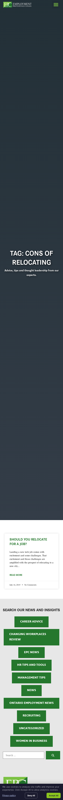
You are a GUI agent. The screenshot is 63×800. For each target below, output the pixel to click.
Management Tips (31, 677)
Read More (16, 574)
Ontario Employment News (31, 703)
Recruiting (31, 715)
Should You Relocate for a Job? (28, 541)
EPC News (31, 652)
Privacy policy (9, 795)
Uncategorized (31, 728)
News (31, 690)
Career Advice (31, 621)
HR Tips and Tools (31, 665)
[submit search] (53, 755)
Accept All (53, 795)
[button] (56, 4)
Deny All (31, 795)
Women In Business (31, 741)
